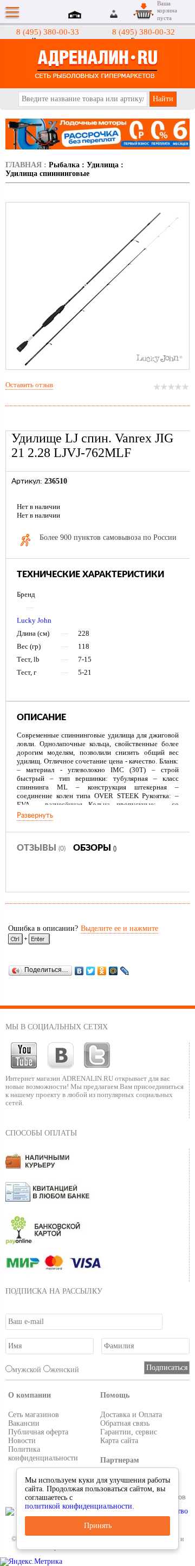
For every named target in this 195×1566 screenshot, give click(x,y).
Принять (98, 1526)
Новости (22, 1441)
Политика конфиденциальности (43, 1453)
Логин (114, 14)
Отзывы (41, 848)
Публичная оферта (38, 1432)
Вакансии (24, 1423)
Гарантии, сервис (128, 1432)
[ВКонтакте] (79, 970)
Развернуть (35, 815)
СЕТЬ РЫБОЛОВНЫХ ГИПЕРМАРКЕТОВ (97, 63)
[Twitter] (90, 970)
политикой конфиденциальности (78, 1506)
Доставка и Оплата (131, 1415)
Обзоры (94, 848)
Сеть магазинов (33, 1415)
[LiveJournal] (125, 970)
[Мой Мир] (113, 970)
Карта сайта (119, 1441)
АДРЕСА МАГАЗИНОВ (76, 16)
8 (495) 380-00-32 (143, 32)
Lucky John (34, 620)
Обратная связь (125, 1423)
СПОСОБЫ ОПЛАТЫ (41, 1133)
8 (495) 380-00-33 (47, 32)
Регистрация (126, 14)
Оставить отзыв (29, 385)
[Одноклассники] (102, 970)
